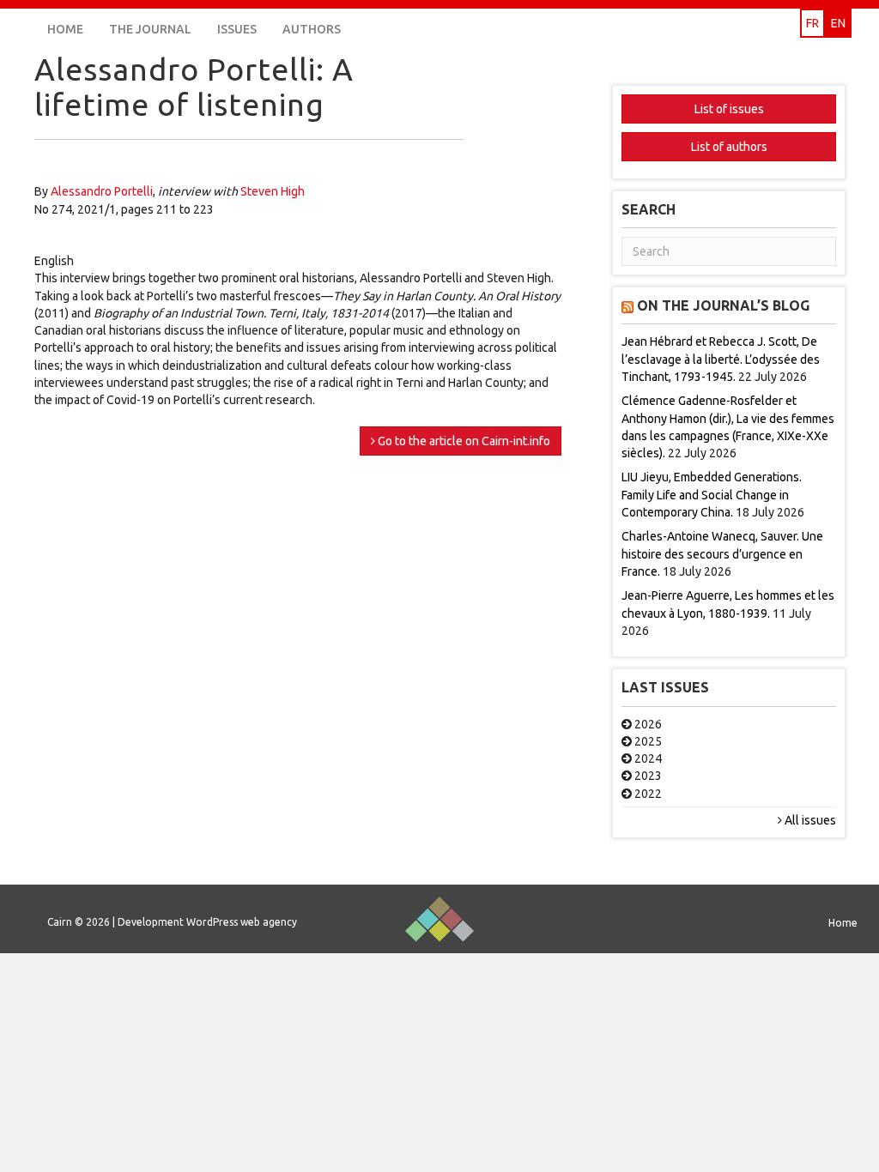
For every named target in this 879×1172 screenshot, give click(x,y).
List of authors (729, 147)
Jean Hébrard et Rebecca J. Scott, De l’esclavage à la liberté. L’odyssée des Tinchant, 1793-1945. (720, 359)
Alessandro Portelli (102, 191)
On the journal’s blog (723, 305)
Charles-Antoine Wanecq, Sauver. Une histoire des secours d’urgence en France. (722, 553)
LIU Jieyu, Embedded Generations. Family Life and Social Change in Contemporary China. (711, 494)
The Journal (150, 29)
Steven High (272, 191)
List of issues (729, 109)
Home (65, 29)
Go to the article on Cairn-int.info (462, 441)
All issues (809, 820)
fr (812, 23)
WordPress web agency (241, 921)
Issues (237, 29)
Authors (311, 29)
